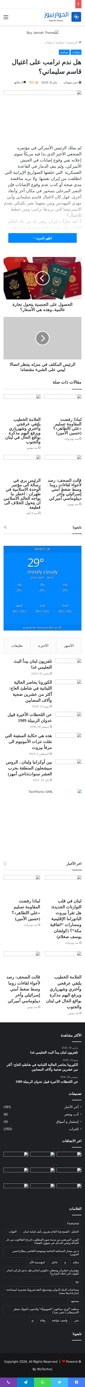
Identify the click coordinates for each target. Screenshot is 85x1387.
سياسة (59, 42)
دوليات (48, 42)
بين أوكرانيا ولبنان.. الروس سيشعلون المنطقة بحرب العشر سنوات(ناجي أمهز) (29, 768)
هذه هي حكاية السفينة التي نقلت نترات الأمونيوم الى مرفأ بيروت (28, 741)
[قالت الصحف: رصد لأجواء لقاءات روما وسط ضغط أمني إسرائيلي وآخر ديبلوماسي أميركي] (62, 465)
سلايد (76, 1262)
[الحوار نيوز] (62, 17)
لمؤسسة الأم (37, 1262)
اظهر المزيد (43, 238)
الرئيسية (73, 42)
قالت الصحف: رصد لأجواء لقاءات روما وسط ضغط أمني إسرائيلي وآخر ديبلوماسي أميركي (64, 489)
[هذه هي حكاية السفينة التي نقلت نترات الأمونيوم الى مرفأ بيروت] (68, 742)
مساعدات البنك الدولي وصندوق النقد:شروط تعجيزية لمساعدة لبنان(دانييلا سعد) (42, 1291)
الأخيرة (43, 645)
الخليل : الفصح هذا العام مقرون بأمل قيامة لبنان (51, 1231)
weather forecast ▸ (43, 627)
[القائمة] (6, 18)
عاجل (54, 1262)
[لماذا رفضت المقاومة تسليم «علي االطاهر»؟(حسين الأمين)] (62, 404)
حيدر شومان (71, 82)
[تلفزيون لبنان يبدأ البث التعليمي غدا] (68, 667)
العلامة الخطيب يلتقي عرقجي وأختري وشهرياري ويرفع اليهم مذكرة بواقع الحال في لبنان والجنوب (23, 430)
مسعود (75, 1301)
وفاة (42, 1320)
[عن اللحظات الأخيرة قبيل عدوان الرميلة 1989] (68, 721)
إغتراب (74, 1129)
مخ (77, 1281)
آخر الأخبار (71, 1107)
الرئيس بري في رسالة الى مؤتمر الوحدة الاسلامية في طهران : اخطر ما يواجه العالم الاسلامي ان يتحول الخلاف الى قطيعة (22, 494)
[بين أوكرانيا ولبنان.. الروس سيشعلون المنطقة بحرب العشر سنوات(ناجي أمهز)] (68, 768)
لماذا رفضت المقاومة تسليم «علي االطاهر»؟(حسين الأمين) (67, 426)
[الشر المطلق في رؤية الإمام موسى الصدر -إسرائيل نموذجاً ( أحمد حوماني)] (16, 1175)
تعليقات (17, 645)
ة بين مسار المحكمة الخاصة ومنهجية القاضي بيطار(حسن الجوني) (45, 1252)
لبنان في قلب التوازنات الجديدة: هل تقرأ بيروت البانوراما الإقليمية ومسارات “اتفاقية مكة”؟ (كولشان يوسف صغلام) (65, 919)
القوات (13, 1231)
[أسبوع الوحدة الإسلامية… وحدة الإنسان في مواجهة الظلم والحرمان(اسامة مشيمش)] (69, 1190)
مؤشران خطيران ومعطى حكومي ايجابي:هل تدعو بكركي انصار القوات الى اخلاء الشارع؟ (43, 1271)
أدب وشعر (71, 1114)
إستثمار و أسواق (67, 1121)
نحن (76, 1320)
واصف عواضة (60, 1320)
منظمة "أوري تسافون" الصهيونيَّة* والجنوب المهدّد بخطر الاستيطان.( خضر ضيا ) (46, 1310)
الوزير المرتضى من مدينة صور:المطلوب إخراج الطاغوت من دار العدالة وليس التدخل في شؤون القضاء (42, 1241)
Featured (73, 1223)
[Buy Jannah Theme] (43, 32)
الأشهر (69, 645)
